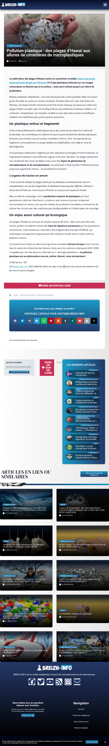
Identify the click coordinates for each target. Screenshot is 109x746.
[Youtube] (50, 681)
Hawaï (22, 295)
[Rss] (59, 681)
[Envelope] (77, 681)
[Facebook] (32, 681)
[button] (105, 4)
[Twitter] (41, 681)
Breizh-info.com (20, 266)
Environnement (15, 46)
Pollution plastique (44, 295)
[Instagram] (68, 681)
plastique (30, 295)
